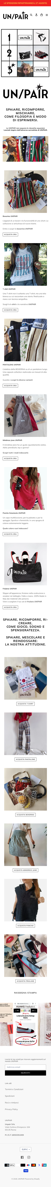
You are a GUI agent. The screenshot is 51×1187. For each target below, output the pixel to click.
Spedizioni (9, 1096)
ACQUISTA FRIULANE (25, 981)
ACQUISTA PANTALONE (25, 759)
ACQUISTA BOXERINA (25, 815)
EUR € (25, 1149)
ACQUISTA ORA (10, 234)
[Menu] (46, 14)
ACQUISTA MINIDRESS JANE (25, 870)
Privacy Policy (11, 1109)
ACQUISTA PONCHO (25, 926)
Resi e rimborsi (12, 1102)
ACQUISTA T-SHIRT (25, 704)
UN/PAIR (21, 1179)
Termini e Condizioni (14, 1089)
